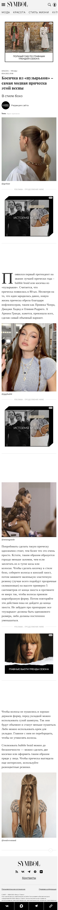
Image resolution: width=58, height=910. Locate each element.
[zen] (35, 871)
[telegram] (29, 871)
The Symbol (17, 4)
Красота (5, 71)
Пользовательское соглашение (13, 889)
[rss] (16, 871)
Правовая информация (47, 889)
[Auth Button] (54, 4)
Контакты (29, 878)
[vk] (22, 871)
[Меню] (3, 4)
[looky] (41, 871)
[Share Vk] (7, 906)
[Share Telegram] (36, 906)
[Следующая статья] (29, 850)
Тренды (14, 71)
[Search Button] (49, 4)
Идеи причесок (13, 114)
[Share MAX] (21, 906)
